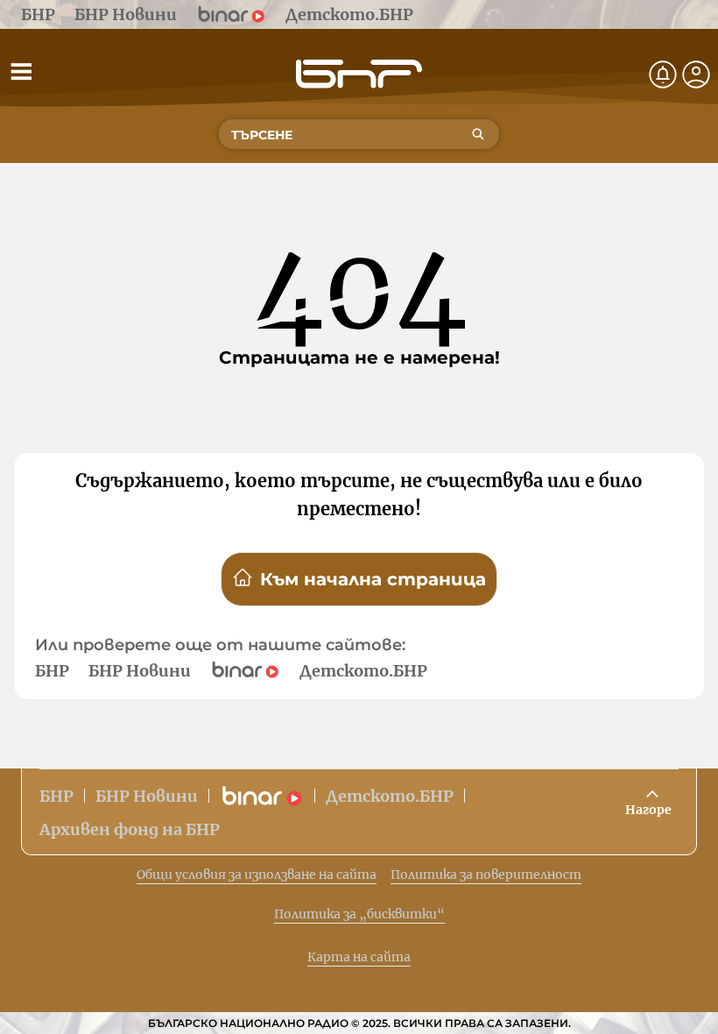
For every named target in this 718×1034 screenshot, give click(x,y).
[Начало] (359, 74)
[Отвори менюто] (21, 71)
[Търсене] (478, 134)
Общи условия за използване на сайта (257, 874)
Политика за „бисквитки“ (359, 914)
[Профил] (696, 74)
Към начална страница (373, 579)
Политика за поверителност (486, 874)
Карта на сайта (359, 957)
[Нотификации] (663, 74)
